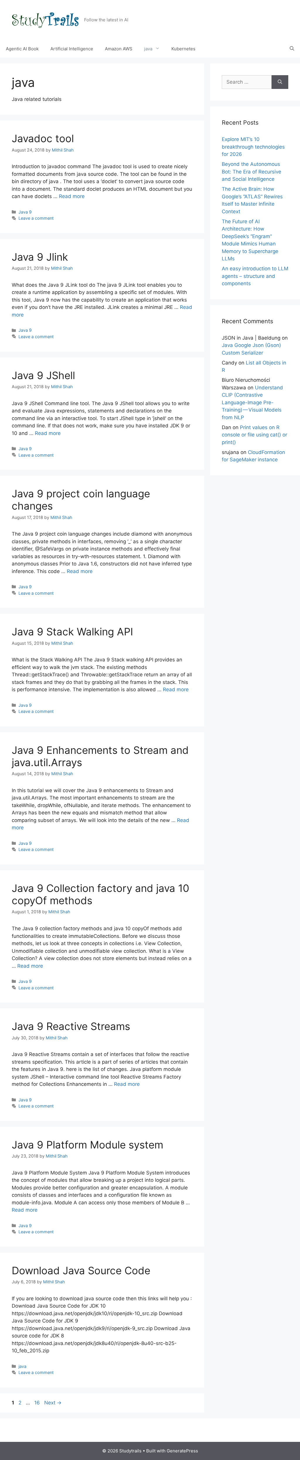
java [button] (148, 48)
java (22, 1366)
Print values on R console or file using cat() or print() (254, 434)
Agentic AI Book (22, 48)
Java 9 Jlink (40, 257)
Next (53, 1403)
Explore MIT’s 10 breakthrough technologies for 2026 (253, 146)
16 (37, 1403)
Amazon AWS (118, 48)
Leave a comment (36, 218)
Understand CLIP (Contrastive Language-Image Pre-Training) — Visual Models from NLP (252, 402)
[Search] (280, 82)
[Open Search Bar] (292, 49)
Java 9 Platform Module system (87, 1145)
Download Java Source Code (81, 1270)
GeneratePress (182, 1451)
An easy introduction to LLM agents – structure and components (255, 276)
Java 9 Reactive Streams (71, 1026)
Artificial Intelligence (71, 48)
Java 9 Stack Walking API (72, 631)
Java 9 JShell (43, 375)
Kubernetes (183, 48)
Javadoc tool (43, 138)
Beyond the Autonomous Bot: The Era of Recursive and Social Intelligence (251, 171)
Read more (72, 196)
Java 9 (25, 211)
